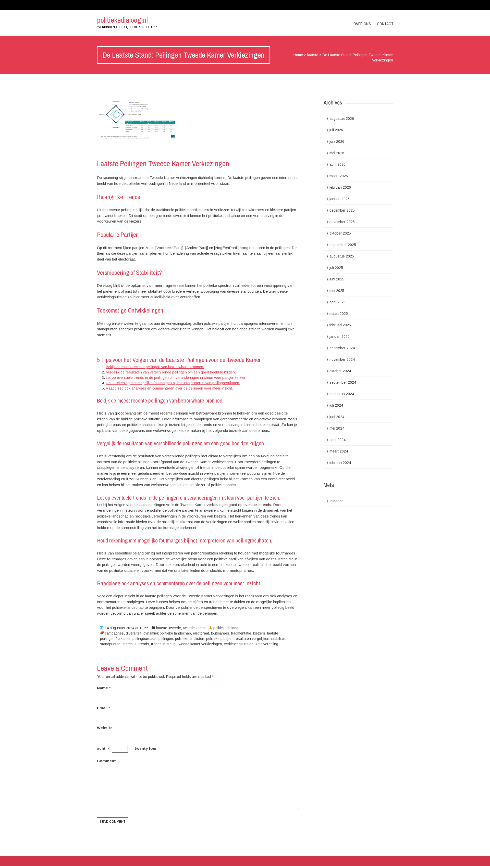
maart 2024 (338, 451)
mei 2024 (336, 428)
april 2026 (337, 164)
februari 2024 (340, 463)
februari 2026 (340, 187)
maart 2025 (338, 314)
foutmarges (220, 633)
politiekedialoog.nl (122, 20)
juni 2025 (336, 279)
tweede (175, 628)
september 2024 (342, 382)
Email (102, 708)
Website (105, 728)
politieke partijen (219, 639)
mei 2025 (336, 291)
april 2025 (337, 302)
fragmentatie (241, 633)
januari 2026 (339, 199)
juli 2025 (336, 268)
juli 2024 (336, 405)
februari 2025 (340, 325)
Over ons (362, 24)
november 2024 (342, 359)
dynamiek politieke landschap (167, 633)
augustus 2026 (341, 119)
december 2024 (342, 348)
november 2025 (342, 222)
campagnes (114, 633)
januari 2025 (339, 336)
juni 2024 (336, 417)
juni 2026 (336, 141)
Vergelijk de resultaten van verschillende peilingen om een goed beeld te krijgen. (171, 372)
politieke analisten (189, 639)
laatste (312, 55)
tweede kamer (194, 628)
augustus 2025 (341, 256)
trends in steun (163, 644)
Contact (385, 24)
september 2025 (342, 245)
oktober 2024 (340, 371)
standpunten (110, 644)
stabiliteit (278, 639)
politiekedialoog (225, 628)
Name (102, 688)
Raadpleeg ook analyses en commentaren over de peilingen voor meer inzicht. (169, 388)
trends (144, 644)
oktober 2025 (340, 233)
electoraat (201, 633)
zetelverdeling (266, 644)
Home (298, 55)
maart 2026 (338, 176)
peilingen (165, 639)
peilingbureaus (144, 639)
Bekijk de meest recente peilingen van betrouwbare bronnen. (155, 367)
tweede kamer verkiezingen (200, 644)
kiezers (259, 633)
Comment (106, 761)
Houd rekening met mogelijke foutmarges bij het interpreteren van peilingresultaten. (173, 383)
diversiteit (133, 633)
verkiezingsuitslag (238, 644)
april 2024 (337, 440)
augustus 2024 (341, 394)
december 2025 (342, 210)
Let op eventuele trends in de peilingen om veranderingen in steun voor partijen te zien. (176, 378)
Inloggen (336, 501)
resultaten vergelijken (252, 639)
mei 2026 (336, 153)
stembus (129, 644)
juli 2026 (336, 130)
